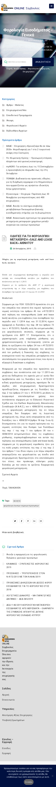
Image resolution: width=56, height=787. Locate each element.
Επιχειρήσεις (29, 72)
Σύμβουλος (19, 40)
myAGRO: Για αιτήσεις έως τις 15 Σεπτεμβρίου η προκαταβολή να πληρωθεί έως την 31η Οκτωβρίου (29, 170)
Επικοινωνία (8, 699)
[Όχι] (52, 777)
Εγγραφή (6, 753)
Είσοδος (6, 748)
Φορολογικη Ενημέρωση (39, 69)
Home (7, 40)
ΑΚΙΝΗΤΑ (16, 501)
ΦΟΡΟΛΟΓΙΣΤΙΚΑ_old (37, 40)
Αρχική (5, 694)
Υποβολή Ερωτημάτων (13, 720)
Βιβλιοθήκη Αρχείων (16, 130)
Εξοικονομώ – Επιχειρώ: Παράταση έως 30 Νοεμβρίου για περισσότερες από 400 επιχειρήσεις (27, 197)
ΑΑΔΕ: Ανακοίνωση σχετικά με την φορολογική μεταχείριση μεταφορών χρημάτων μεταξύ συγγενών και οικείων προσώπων (30, 221)
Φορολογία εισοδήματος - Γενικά (19, 47)
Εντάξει (28, 782)
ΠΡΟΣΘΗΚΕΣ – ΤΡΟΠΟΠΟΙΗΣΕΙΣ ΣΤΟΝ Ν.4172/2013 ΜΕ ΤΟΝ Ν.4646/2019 (25, 575)
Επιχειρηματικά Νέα (16, 110)
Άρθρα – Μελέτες (15, 105)
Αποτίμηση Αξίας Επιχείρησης (17, 715)
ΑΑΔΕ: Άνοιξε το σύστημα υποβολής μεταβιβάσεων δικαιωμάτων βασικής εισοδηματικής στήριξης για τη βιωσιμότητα (28, 209)
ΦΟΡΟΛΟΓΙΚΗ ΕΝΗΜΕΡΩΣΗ (19, 43)
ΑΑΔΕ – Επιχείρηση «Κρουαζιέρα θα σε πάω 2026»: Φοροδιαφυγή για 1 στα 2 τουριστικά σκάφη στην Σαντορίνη (28, 149)
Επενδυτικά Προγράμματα (19, 115)
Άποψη (9, 120)
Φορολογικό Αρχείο (16, 125)
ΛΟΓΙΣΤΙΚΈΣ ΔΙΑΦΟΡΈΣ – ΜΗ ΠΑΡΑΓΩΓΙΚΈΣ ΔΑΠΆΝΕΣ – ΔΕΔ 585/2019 (28, 597)
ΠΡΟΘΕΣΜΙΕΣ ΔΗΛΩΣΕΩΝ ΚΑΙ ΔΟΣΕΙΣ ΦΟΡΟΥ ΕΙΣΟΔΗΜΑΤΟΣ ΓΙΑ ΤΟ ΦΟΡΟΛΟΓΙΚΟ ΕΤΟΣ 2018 (29, 586)
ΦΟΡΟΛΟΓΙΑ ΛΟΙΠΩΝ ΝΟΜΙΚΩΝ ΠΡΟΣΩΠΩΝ (21, 506)
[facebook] (21, 521)
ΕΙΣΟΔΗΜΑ (40, 43)
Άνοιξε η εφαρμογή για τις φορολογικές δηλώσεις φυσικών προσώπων (26, 556)
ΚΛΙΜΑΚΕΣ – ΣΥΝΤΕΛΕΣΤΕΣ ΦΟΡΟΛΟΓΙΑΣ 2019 (27, 566)
